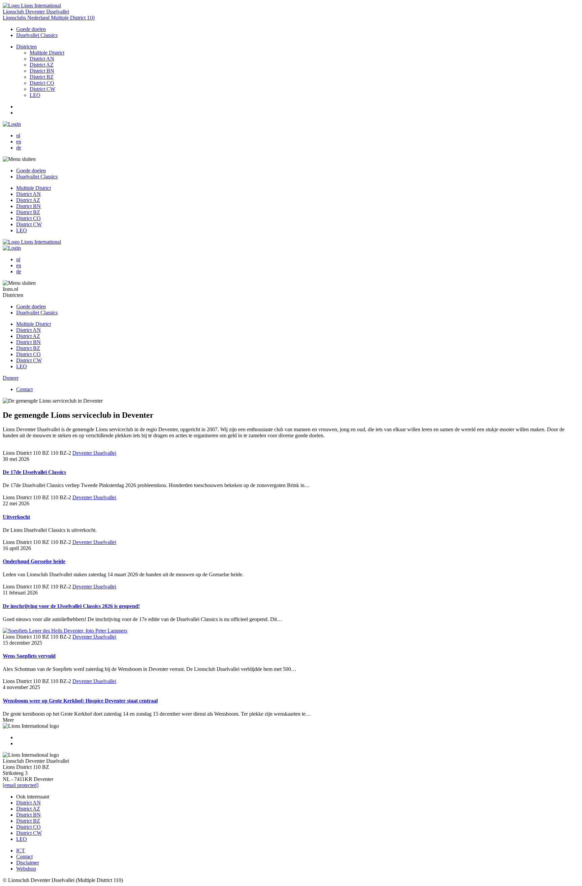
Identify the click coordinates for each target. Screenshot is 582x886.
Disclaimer (27, 862)
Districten (26, 46)
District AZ (42, 65)
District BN (42, 71)
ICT (20, 850)
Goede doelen (31, 29)
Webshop (26, 869)
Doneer (11, 378)
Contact (24, 389)
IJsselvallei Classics (37, 35)
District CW (42, 89)
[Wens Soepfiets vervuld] (65, 631)
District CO (42, 83)
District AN (42, 59)
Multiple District (47, 53)
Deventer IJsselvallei (94, 453)
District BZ (42, 77)
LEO (35, 95)
